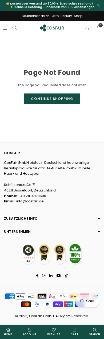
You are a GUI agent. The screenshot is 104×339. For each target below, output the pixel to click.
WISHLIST (53, 334)
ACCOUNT (29, 334)
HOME (8, 334)
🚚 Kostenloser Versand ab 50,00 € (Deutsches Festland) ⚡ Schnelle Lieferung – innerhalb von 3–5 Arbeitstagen (52, 5)
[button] (96, 28)
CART (74, 334)
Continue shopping (52, 98)
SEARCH (94, 334)
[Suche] (14, 27)
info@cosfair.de (30, 201)
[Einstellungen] (87, 28)
